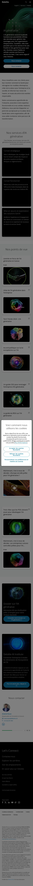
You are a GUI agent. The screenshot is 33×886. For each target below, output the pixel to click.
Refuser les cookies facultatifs (16, 454)
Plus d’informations (21, 443)
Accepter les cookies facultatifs (16, 449)
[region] (16, 443)
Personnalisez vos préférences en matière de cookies (16, 460)
